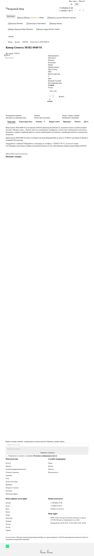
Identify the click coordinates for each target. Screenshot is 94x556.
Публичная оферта (12, 494)
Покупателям (12, 459)
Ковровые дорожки (69, 17)
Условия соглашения (12, 472)
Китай (8, 512)
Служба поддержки (56, 459)
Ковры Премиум (27, 29)
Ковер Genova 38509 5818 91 (16, 309)
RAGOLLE (52, 58)
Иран (7, 509)
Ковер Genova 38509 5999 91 (16, 364)
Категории (10, 16)
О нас (7, 478)
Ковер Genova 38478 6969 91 (16, 254)
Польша (8, 524)
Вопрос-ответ (54, 122)
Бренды (59, 23)
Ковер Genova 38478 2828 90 (16, 199)
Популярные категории (16, 499)
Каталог (8, 463)
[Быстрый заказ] (71, 96)
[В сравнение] (86, 167)
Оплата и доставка (12, 481)
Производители (53, 472)
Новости (51, 469)
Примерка (67, 122)
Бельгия (17, 42)
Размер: (50, 87)
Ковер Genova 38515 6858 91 (16, 419)
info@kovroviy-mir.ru (57, 509)
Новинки (8, 521)
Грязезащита (41, 23)
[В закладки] (86, 162)
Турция (8, 530)
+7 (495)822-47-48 (66, 8)
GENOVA (25, 42)
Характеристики (25, 122)
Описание (11, 122)
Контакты (9, 491)
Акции (50, 463)
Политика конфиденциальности (16, 469)
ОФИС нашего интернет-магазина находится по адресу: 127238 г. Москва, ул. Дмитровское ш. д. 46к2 (68, 519)
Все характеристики (55, 83)
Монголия (9, 518)
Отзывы (40, 122)
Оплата (78, 122)
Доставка (87, 122)
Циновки (19, 23)
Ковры (37, 17)
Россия (8, 527)
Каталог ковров (54, 29)
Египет (8, 506)
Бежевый (51, 81)
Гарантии (9, 475)
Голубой (58, 81)
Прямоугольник (53, 67)
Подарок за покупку (12, 488)
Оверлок (8, 466)
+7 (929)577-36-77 (66, 11)
